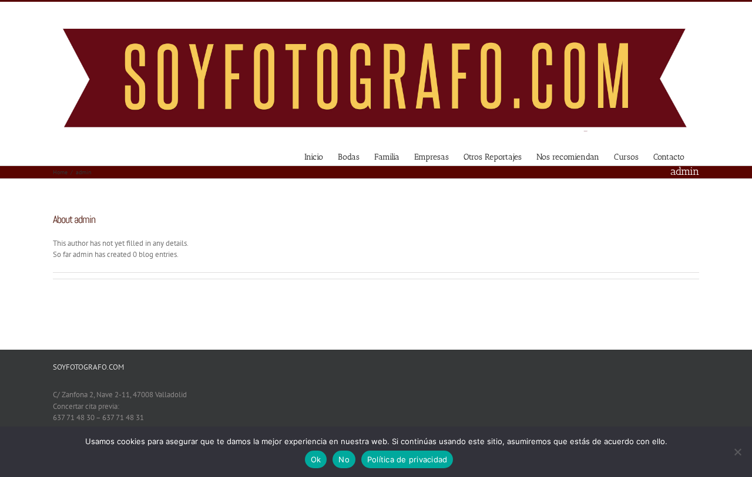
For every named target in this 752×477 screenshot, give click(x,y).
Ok (316, 459)
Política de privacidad (407, 459)
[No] (737, 452)
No (344, 459)
